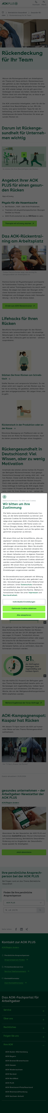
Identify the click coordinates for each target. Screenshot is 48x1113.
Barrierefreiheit (10, 595)
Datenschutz (26, 585)
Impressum (33, 593)
